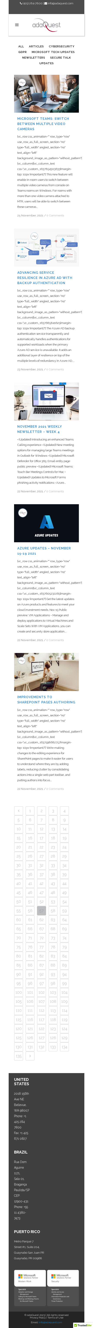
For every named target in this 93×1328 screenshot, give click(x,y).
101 (30, 992)
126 (30, 1037)
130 (19, 1047)
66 (30, 928)
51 (30, 901)
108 (53, 1001)
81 (30, 956)
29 (64, 856)
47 (42, 892)
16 (30, 838)
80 (18, 956)
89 (64, 965)
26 (30, 856)
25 (19, 856)
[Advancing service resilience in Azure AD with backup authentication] (46, 248)
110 (19, 1010)
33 (53, 865)
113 (53, 1010)
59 (64, 910)
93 (53, 974)
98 (53, 983)
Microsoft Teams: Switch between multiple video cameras (43, 124)
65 (18, 928)
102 (41, 992)
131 (30, 1047)
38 (53, 874)
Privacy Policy (38, 1317)
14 (64, 829)
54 (65, 901)
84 (64, 956)
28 (53, 856)
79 (64, 947)
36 (30, 874)
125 (19, 1037)
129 (64, 1037)
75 (18, 947)
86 (30, 965)
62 (41, 919)
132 (41, 1047)
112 (41, 1010)
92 (41, 974)
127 (42, 1037)
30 (18, 865)
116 (30, 1019)
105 (19, 1001)
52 (42, 901)
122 (41, 1028)
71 (30, 938)
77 (41, 947)
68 (53, 928)
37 (42, 874)
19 (65, 838)
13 (53, 829)
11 (30, 829)
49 (64, 892)
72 (42, 938)
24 (64, 847)
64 (64, 919)
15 (19, 838)
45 (19, 892)
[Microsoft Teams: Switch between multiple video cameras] (46, 94)
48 (53, 892)
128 (53, 1037)
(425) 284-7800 (32, 3)
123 (53, 1028)
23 (53, 847)
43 (53, 883)
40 (18, 883)
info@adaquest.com (60, 3)
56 (30, 910)
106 (30, 1001)
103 (53, 992)
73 (53, 938)
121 (30, 1028)
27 (42, 856)
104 (64, 992)
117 (41, 1019)
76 (30, 947)
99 (64, 983)
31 (30, 865)
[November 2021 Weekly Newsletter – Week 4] (46, 401)
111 (30, 1010)
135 (19, 1056)
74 (64, 938)
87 (41, 965)
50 (18, 901)
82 (41, 956)
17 (41, 838)
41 (30, 883)
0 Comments (55, 215)
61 (30, 919)
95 (18, 983)
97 (41, 983)
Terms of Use (55, 1317)
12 (41, 829)
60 (18, 919)
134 (64, 1047)
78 (53, 947)
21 (30, 847)
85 (18, 965)
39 (64, 874)
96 (30, 983)
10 (19, 829)
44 (64, 883)
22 (41, 847)
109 (64, 1001)
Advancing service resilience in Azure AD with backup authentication (44, 278)
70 (18, 938)
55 (18, 910)
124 (64, 1028)
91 (30, 974)
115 (18, 1019)
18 (53, 838)
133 (53, 1047)
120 (19, 1028)
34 (64, 865)
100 (18, 992)
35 (19, 874)
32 (41, 865)
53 (53, 901)
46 (30, 892)
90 (18, 974)
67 (41, 928)
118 (53, 1019)
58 (53, 910)
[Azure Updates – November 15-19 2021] (46, 523)
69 (64, 928)
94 (64, 974)
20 (18, 847)
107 (41, 1001)
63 (53, 919)
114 (64, 1010)
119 (64, 1019)
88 (53, 965)
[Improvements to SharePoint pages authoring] (46, 672)
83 (53, 956)
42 (41, 883)
